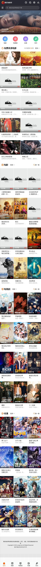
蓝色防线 (5, 281)
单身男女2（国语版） (29, 134)
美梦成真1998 (27, 68)
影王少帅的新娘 (7, 156)
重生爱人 (5, 90)
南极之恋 (25, 156)
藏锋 (3, 405)
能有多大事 (19, 405)
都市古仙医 (5, 529)
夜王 (16, 222)
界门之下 (5, 440)
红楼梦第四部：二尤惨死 (10, 134)
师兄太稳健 (33, 346)
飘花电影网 (6, 541)
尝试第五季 (19, 375)
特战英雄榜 (33, 316)
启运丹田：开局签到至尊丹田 (33, 502)
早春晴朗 (18, 316)
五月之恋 (25, 90)
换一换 (36, 165)
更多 (37, 48)
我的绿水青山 (19, 346)
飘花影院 (7, 2)
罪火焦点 (32, 251)
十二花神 (32, 405)
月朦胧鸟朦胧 (26, 112)
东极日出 (18, 281)
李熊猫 (17, 470)
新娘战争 (5, 68)
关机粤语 (32, 281)
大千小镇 (18, 440)
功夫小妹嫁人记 (7, 112)
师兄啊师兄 (19, 529)
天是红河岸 (5, 500)
